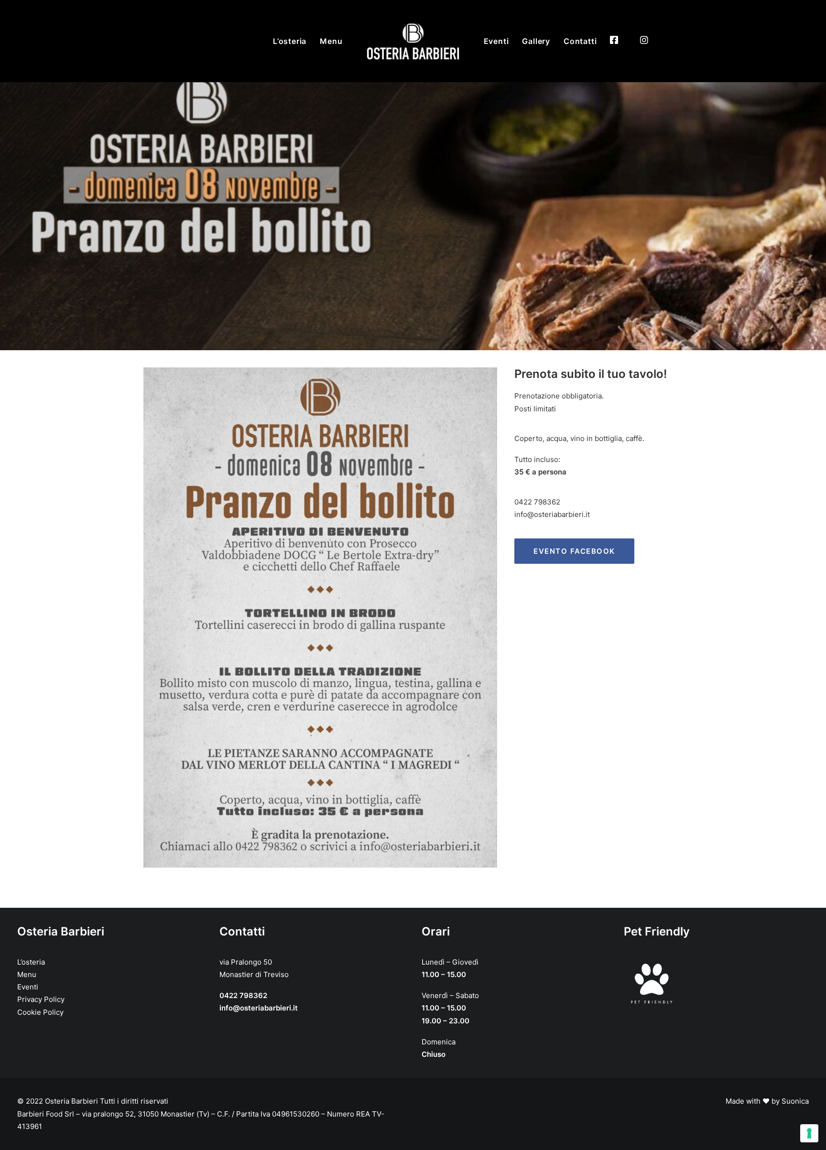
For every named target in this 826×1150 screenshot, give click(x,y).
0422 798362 (537, 501)
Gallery (536, 41)
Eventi (496, 41)
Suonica (795, 1101)
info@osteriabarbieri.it (552, 514)
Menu (331, 41)
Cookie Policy (40, 1012)
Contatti (580, 41)
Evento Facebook (574, 551)
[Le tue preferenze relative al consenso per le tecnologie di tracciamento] (809, 1133)
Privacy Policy (41, 999)
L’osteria (289, 41)
